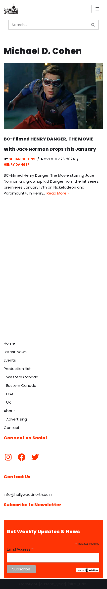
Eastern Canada (21, 385)
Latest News (15, 351)
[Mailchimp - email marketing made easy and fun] (87, 571)
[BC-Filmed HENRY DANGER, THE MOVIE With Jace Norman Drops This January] (53, 96)
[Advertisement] (53, 282)
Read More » (58, 193)
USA (9, 393)
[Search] (93, 25)
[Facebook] (21, 457)
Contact (12, 427)
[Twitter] (35, 457)
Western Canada (22, 377)
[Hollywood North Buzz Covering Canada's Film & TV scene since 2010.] (11, 8)
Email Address (20, 549)
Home (9, 343)
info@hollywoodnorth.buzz (28, 494)
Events (10, 360)
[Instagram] (8, 457)
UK (8, 402)
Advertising (16, 419)
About (9, 410)
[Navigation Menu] (97, 9)
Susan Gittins (22, 159)
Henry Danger (17, 164)
